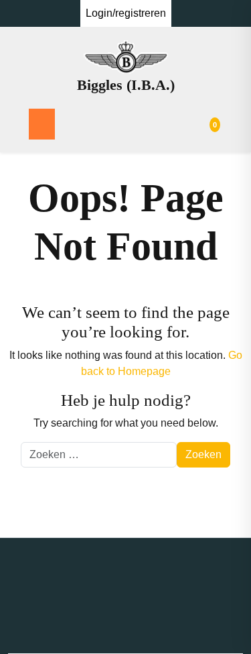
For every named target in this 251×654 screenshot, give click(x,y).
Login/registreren (126, 13)
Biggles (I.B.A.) (126, 84)
